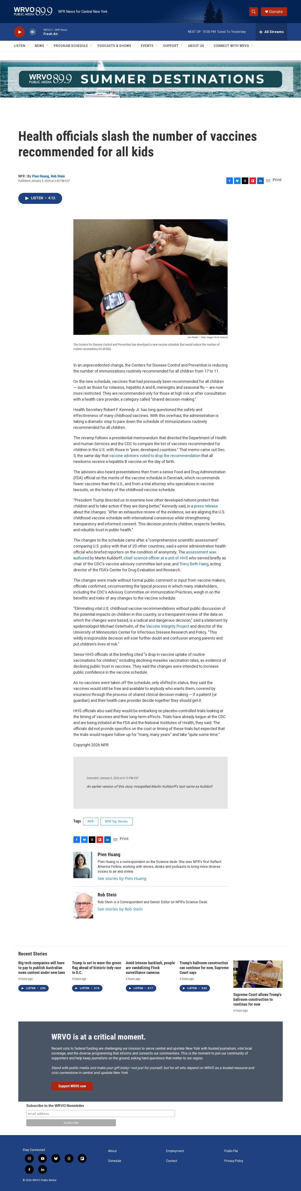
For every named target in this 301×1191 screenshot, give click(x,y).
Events (147, 46)
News (39, 46)
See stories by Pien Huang (122, 878)
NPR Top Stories (116, 821)
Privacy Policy (233, 1161)
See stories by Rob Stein (120, 909)
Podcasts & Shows (114, 46)
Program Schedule (71, 46)
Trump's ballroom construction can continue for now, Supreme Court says (204, 968)
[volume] (32, 32)
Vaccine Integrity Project (167, 626)
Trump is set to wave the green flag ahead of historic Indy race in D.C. (96, 968)
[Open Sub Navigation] (28, 46)
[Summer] (150, 79)
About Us (196, 46)
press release (206, 506)
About (112, 1151)
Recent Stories (32, 954)
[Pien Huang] (83, 865)
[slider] (39, 31)
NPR (91, 821)
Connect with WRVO (231, 46)
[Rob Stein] (83, 905)
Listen (19, 46)
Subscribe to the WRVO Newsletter (55, 1106)
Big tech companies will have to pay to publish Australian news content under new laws (41, 968)
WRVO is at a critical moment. (98, 1037)
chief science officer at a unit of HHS (156, 558)
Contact (171, 1161)
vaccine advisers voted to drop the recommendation (155, 455)
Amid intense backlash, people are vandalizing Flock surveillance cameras (150, 968)
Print (277, 179)
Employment (175, 1151)
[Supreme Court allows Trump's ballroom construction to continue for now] (258, 974)
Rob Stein (58, 176)
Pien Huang (40, 176)
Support (170, 46)
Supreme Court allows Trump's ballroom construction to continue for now (257, 999)
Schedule (114, 1161)
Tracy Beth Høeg (193, 564)
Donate (276, 11)
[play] (19, 32)
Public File (231, 1151)
